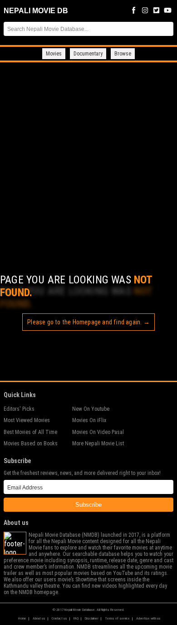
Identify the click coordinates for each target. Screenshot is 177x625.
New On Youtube (90, 409)
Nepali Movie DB (36, 11)
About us (39, 618)
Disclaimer (91, 618)
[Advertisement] (88, 155)
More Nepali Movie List (98, 443)
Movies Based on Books (31, 443)
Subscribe (88, 504)
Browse (122, 53)
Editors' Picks (19, 409)
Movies (54, 53)
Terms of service (117, 618)
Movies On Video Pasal (98, 432)
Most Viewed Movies (27, 420)
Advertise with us (148, 618)
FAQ (76, 618)
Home (22, 618)
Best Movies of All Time (30, 432)
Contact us (59, 618)
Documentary (88, 53)
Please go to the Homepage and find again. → (88, 322)
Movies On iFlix (89, 420)
